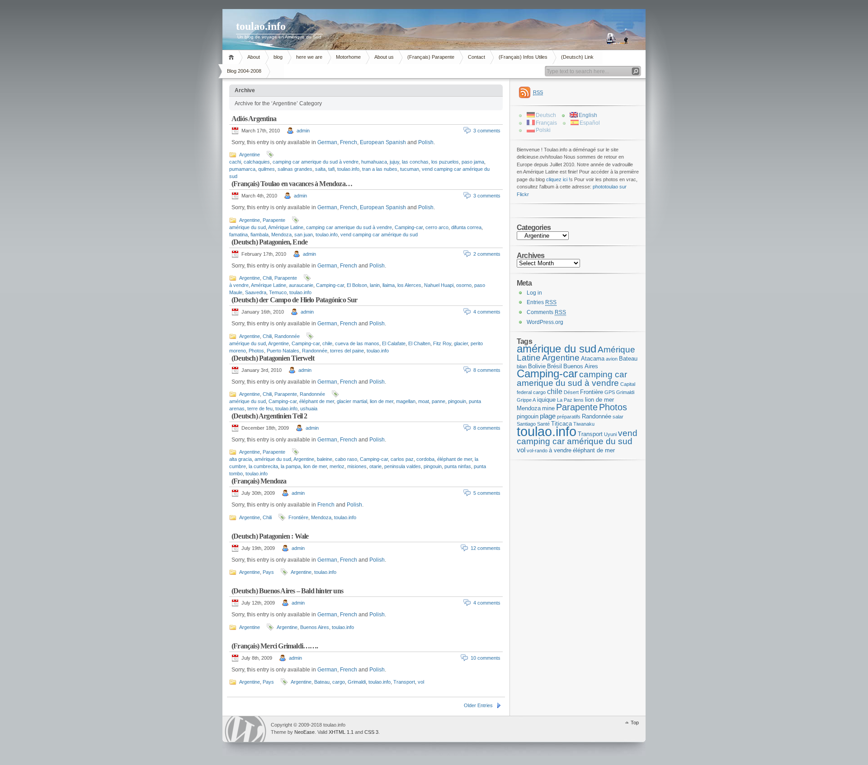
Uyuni (610, 434)
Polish (426, 142)
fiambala (259, 234)
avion (612, 358)
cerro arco (436, 227)
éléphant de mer (316, 401)
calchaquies (257, 161)
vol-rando (537, 450)
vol (421, 682)
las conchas (415, 161)
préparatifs (568, 416)
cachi (235, 161)
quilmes (266, 169)
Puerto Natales (283, 350)
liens (579, 400)
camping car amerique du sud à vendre (316, 161)
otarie (375, 466)
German (327, 142)
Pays (268, 572)
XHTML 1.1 (341, 732)
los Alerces (409, 285)
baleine (324, 459)
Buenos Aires (314, 627)
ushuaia (308, 408)
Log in (534, 293)
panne (438, 401)
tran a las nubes (379, 169)
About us (384, 57)
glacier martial (352, 401)
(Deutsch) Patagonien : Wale (269, 536)
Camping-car (409, 227)
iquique (546, 399)
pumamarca (242, 169)
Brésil (554, 366)
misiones (357, 466)
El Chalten (419, 343)
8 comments (486, 370)
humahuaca (374, 161)
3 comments (486, 130)
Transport (404, 682)
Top (635, 722)
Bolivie (537, 366)
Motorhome (348, 57)
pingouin (457, 401)
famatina (238, 234)
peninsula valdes (402, 466)
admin (303, 130)
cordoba (425, 459)
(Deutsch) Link (577, 57)
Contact (476, 57)
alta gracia (240, 459)
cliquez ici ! (558, 179)
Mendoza (281, 234)
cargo (338, 682)
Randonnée (287, 336)
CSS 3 (371, 732)
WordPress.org (545, 322)
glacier (461, 343)
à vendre (239, 285)
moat (423, 401)
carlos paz (402, 459)
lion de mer (381, 401)
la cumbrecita (263, 466)
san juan (303, 234)
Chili (267, 278)
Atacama (592, 358)
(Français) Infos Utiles (523, 57)
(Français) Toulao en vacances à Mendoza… (291, 184)
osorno (464, 285)
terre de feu (260, 408)
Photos (256, 350)
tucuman (409, 169)
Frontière (298, 517)
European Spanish (383, 142)
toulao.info (261, 26)
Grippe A (526, 400)
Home (232, 57)
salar (618, 416)
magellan (405, 401)
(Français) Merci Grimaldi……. (274, 646)
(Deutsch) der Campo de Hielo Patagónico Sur (294, 300)
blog (278, 57)
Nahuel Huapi (438, 285)
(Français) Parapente (430, 57)
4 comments (486, 311)
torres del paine (347, 350)
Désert (571, 392)
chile (327, 343)
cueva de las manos (357, 343)
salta (320, 169)
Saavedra (255, 292)
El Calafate (394, 343)
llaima (388, 285)
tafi (331, 169)
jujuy (394, 161)
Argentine (249, 154)
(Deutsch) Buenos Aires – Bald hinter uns (287, 591)
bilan (522, 366)
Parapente (274, 220)
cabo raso (346, 459)
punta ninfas (457, 466)
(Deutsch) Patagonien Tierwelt (272, 358)
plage (548, 416)
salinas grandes (295, 169)
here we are (309, 57)
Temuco (278, 292)
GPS (609, 392)
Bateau (322, 682)
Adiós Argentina (253, 118)
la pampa (291, 466)
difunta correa (466, 227)
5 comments (486, 493)
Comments (546, 312)
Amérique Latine (285, 227)
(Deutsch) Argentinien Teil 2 (269, 416)
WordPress (245, 729)
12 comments (485, 548)
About (253, 57)
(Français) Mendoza (259, 481)
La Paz (564, 400)
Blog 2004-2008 (244, 71)
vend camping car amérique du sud (379, 234)
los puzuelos (445, 161)
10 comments (485, 658)
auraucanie (301, 285)
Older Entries (478, 705)
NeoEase (304, 732)
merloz (337, 466)
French (348, 142)
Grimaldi (357, 682)
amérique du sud (247, 227)
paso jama (473, 161)
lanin (375, 285)
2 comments (486, 254)
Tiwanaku (583, 424)
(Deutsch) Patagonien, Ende (269, 242)
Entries (542, 302)
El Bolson (357, 285)
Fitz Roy (442, 343)
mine (548, 408)
